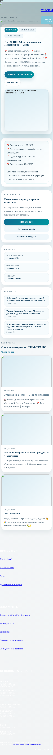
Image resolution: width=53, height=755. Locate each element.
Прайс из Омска (7, 568)
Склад (2, 576)
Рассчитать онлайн (26, 229)
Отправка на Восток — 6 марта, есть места (26, 394)
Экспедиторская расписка (11, 649)
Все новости (12, 82)
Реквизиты (5, 632)
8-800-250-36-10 (26, 222)
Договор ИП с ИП (8, 623)
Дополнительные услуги (11, 584)
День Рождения (12, 513)
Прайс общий (6, 559)
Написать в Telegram (26, 236)
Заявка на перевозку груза (11, 640)
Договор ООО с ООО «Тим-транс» (15, 615)
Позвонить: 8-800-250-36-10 (19, 74)
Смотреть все (7, 352)
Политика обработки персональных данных (27, 744)
